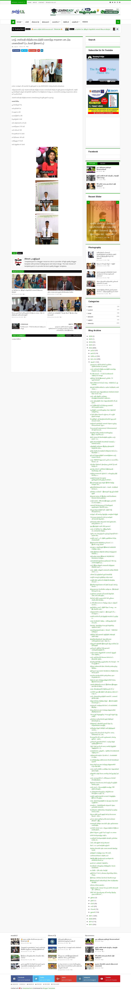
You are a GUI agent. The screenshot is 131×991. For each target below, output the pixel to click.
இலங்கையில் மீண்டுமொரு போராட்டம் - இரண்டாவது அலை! (102, 543)
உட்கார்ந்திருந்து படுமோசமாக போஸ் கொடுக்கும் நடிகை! (104, 760)
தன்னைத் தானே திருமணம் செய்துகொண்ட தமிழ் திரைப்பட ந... (103, 522)
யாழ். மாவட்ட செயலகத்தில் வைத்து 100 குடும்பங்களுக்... (102, 788)
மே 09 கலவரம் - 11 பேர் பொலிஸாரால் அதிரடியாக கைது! (101, 374)
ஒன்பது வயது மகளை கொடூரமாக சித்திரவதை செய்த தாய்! (104, 671)
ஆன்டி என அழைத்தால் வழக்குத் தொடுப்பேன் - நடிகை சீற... (104, 534)
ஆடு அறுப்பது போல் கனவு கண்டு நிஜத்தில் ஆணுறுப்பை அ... (103, 747)
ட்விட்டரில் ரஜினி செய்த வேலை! (99, 843)
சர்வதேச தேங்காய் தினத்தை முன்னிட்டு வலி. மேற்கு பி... (103, 465)
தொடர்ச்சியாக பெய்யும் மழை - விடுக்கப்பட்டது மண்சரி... (104, 383)
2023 (91, 345)
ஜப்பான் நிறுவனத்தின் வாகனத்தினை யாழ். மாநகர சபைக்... (103, 456)
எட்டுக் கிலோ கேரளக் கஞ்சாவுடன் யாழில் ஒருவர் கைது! (102, 415)
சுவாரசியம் (55, 22)
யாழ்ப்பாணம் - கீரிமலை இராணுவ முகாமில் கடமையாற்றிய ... (103, 501)
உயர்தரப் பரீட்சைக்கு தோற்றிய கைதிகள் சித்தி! (104, 514)
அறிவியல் (66, 22)
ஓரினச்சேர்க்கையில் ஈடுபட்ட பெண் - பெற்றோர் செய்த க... (104, 488)
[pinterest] (119, 2)
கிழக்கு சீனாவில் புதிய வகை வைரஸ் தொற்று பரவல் (103, 849)
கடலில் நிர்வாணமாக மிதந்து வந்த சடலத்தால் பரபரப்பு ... (103, 603)
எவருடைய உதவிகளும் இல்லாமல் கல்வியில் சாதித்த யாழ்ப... (103, 548)
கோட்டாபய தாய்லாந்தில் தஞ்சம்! (99, 845)
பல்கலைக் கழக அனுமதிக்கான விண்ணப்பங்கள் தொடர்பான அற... (104, 392)
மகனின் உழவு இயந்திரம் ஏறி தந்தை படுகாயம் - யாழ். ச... (104, 692)
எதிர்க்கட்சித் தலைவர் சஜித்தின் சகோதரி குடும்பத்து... (102, 635)
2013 (91, 924)
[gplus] (115, 2)
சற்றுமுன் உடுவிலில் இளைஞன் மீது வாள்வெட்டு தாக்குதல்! (104, 644)
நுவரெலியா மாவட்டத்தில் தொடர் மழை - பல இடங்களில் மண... (103, 608)
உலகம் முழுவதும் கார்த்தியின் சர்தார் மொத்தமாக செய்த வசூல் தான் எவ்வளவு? (107, 274)
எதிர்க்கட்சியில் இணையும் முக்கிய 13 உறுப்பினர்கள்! (101, 379)
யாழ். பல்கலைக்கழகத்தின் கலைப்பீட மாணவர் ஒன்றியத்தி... (103, 697)
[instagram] (117, 2)
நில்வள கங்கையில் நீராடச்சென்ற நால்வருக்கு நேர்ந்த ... (103, 667)
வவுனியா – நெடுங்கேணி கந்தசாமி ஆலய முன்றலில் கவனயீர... (102, 806)
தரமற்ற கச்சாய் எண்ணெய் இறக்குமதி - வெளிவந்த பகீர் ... (102, 470)
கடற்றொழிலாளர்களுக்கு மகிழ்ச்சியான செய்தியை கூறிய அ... (101, 792)
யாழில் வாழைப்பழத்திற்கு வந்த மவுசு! (101, 577)
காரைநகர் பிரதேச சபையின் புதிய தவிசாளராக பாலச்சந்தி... (104, 824)
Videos (85, 22)
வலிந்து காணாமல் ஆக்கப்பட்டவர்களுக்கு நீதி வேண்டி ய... (103, 474)
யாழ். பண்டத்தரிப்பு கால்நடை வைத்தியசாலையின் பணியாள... (100, 397)
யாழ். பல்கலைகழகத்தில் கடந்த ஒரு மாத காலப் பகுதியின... (104, 801)
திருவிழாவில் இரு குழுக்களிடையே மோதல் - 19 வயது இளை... (104, 662)
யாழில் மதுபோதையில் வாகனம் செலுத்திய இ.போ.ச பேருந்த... (103, 797)
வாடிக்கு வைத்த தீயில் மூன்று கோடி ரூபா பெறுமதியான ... (102, 676)
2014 (91, 922)
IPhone (39, 984)
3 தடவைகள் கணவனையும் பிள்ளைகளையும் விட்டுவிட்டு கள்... (103, 429)
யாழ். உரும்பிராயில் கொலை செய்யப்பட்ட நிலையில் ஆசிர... (102, 658)
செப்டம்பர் (94, 359)
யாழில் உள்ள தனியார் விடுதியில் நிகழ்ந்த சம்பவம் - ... (102, 581)
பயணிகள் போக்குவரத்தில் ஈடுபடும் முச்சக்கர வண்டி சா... (103, 839)
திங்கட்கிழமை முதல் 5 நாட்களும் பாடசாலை (103, 832)
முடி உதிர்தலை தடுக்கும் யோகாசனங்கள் (107, 939)
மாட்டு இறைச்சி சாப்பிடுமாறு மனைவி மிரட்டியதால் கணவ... (101, 406)
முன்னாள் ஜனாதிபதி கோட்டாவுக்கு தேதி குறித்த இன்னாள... (102, 742)
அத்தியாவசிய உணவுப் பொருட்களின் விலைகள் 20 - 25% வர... (104, 888)
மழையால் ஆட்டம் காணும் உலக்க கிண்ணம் (69, 947)
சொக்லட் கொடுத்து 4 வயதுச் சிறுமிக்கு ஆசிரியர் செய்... (102, 626)
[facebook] (110, 2)
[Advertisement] (103, 131)
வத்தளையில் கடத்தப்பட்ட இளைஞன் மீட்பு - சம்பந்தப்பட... (103, 612)
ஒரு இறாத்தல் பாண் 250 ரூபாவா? (100, 526)
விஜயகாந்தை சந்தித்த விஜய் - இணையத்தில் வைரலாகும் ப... (103, 701)
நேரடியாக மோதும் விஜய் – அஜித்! (106, 264)
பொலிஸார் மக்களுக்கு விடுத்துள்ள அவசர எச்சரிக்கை (102, 866)
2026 (91, 336)
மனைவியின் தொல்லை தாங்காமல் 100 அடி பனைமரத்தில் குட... (103, 561)
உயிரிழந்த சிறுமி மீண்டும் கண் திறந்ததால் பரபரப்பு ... (102, 729)
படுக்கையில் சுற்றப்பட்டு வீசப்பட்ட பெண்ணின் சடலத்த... (103, 756)
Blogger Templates (49, 988)
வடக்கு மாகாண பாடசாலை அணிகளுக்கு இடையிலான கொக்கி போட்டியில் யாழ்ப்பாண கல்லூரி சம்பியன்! (70, 966)
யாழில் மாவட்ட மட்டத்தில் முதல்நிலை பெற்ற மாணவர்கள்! (103, 539)
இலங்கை (49, 29)
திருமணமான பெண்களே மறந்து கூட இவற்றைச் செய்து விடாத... (104, 590)
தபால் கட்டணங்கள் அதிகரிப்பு (99, 863)
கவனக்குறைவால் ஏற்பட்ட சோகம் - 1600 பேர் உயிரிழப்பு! (103, 631)
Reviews (47, 984)
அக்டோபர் (94, 356)
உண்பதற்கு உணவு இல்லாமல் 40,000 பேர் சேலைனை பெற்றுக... (102, 557)
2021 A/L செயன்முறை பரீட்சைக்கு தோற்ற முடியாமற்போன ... (103, 893)
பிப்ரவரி (93, 909)
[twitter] (112, 2)
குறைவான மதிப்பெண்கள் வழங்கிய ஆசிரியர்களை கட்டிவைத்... (101, 365)
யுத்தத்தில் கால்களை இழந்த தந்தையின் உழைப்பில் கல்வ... (102, 447)
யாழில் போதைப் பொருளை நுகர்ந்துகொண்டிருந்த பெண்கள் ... (101, 479)
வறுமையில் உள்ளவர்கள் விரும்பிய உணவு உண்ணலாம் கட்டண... (102, 733)
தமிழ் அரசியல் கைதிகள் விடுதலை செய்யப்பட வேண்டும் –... (104, 451)
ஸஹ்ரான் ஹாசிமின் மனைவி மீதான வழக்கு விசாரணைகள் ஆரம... (103, 424)
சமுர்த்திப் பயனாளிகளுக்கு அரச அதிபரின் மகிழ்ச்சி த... (103, 411)
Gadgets (15, 984)
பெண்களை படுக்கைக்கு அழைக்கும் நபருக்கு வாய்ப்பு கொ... (103, 810)
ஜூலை (93, 897)
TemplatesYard (27, 988)
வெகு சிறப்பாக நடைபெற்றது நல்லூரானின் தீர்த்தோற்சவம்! (102, 711)
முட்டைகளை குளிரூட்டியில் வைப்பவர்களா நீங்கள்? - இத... (102, 820)
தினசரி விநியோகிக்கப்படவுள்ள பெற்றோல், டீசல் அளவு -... (104, 388)
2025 (91, 339)
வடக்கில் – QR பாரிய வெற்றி (98, 870)
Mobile (23, 984)
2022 (91, 348)
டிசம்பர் (93, 350)
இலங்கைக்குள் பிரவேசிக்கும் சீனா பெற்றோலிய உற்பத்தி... (104, 881)
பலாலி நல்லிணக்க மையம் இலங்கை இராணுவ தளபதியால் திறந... (103, 685)
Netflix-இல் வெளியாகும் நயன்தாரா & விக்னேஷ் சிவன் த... (101, 859)
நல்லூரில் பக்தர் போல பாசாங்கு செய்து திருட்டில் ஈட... (104, 774)
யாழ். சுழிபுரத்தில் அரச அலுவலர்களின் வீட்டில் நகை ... (103, 401)
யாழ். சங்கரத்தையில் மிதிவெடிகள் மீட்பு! (102, 689)
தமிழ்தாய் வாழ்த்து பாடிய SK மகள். (100, 853)
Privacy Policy (51, 2)
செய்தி (19, 22)
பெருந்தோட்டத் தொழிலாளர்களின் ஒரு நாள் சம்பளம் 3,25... (103, 420)
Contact (41, 2)
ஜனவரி (93, 912)
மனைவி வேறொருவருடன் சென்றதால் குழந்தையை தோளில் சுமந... (101, 506)
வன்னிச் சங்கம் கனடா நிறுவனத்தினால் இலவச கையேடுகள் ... (104, 829)
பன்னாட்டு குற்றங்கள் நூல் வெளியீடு (101, 574)
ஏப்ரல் (92, 903)
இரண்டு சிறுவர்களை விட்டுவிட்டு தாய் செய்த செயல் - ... (103, 585)
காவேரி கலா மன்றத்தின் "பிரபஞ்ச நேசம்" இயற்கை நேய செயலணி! (63, 314)
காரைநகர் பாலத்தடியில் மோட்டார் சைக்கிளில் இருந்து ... (103, 706)
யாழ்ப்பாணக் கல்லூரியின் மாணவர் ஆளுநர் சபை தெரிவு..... (103, 653)
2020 (91, 919)
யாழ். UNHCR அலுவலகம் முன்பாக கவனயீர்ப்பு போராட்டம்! (104, 460)
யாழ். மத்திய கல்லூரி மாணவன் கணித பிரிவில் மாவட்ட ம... (104, 571)
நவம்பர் (93, 353)
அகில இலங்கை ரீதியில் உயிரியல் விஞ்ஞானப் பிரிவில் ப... (103, 552)
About (35, 2)
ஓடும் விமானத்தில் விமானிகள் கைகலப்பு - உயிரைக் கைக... (103, 442)
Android (31, 984)
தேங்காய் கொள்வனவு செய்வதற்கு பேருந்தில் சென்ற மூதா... (103, 783)
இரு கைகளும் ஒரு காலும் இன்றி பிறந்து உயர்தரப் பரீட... (102, 483)
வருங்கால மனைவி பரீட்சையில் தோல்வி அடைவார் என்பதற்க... (102, 594)
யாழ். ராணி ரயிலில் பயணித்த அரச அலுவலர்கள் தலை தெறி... (104, 770)
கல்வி (27, 22)
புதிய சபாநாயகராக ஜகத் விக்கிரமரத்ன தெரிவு (113, 29)
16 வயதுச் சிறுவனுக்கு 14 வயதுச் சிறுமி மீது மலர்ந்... (103, 715)
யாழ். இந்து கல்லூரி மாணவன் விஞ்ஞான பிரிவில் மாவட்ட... (102, 566)
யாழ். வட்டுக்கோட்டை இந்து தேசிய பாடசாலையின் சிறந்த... (100, 530)
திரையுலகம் (45, 22)
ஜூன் (92, 900)
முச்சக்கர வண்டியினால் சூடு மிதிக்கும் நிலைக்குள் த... (101, 720)
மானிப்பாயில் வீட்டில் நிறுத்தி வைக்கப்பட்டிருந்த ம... (104, 617)
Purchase (55, 984)
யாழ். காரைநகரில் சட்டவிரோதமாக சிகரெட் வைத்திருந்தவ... (103, 779)
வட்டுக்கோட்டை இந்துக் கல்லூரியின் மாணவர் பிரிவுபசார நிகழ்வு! (70, 29)
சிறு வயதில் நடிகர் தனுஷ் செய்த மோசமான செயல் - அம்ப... (103, 815)
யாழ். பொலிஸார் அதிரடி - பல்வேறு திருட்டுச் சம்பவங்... (103, 622)
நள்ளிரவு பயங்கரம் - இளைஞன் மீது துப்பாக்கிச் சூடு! (104, 492)
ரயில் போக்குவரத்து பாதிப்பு (98, 835)
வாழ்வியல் (75, 22)
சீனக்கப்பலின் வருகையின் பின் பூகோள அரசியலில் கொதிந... (102, 599)
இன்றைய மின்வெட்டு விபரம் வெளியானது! (103, 878)
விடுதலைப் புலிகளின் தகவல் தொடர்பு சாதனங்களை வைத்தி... (101, 724)
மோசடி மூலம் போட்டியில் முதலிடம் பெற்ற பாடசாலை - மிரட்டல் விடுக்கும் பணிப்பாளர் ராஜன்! (28, 314)
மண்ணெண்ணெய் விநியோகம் (99, 856)
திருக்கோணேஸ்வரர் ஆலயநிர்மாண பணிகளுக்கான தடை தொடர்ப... (100, 640)
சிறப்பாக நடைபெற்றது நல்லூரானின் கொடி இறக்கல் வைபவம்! (103, 681)
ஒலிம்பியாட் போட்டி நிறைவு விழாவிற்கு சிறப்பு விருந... (103, 874)
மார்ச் (92, 906)
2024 (91, 342)
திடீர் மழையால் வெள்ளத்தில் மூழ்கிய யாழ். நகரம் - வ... (103, 438)
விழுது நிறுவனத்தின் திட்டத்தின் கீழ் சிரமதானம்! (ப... (101, 510)
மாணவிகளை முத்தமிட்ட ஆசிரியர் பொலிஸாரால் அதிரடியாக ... (104, 751)
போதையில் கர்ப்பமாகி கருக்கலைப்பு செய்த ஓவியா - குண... (103, 738)
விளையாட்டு (35, 22)
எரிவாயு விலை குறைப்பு (97, 885)
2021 (91, 916)
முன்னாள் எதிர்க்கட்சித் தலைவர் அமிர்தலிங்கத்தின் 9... (100, 649)
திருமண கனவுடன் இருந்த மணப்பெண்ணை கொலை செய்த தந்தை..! (103, 497)
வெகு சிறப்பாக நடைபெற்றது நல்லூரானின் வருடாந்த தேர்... (102, 765)
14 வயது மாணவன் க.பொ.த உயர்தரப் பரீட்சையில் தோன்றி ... (101, 518)
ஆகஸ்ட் (93, 362)
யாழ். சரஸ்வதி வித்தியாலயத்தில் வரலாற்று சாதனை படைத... (103, 370)
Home (29, 2)
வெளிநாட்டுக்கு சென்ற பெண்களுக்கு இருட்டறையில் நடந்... (101, 433)
